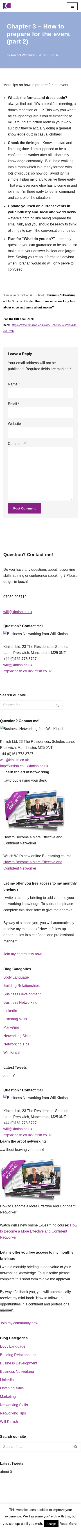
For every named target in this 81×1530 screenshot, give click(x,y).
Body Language (16, 977)
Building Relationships (21, 986)
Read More (67, 1524)
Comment (17, 444)
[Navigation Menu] (72, 6)
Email (13, 404)
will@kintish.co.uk (17, 612)
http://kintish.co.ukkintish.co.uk (27, 671)
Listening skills (15, 1019)
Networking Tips (16, 1044)
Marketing (11, 1027)
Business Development (21, 994)
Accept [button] (51, 1524)
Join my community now (22, 954)
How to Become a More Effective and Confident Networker (38, 1231)
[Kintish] (8, 6)
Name (14, 384)
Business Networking (20, 1002)
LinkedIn (10, 1011)
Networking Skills (17, 1036)
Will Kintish (12, 1052)
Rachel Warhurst (23, 55)
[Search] (57, 705)
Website (14, 424)
